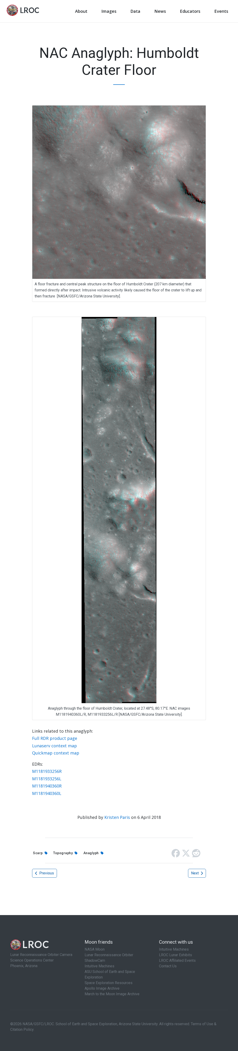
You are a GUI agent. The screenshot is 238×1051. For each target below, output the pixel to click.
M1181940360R (47, 786)
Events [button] (221, 11)
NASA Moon (95, 949)
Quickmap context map (55, 753)
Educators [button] (190, 11)
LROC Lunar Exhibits (175, 955)
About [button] (81, 11)
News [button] (160, 11)
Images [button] (108, 11)
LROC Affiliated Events (177, 960)
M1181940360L (46, 793)
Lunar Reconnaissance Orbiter (109, 955)
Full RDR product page (54, 738)
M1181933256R (47, 771)
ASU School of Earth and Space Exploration (110, 974)
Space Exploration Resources (108, 983)
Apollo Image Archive (102, 988)
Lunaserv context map (54, 745)
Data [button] (135, 11)
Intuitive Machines (99, 966)
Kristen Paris (117, 817)
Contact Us (168, 966)
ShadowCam (95, 960)
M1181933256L (46, 778)
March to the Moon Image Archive (112, 994)
